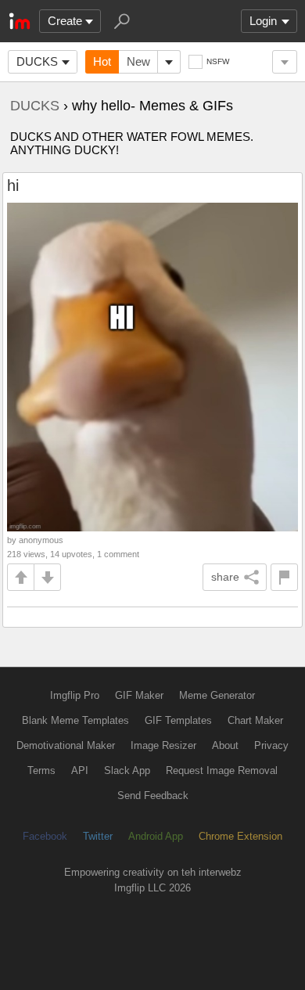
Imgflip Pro (74, 695)
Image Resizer (163, 745)
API (79, 770)
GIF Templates (178, 720)
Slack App (127, 770)
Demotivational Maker (65, 745)
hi (13, 185)
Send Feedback (152, 795)
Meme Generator (217, 695)
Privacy (271, 745)
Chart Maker (255, 720)
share (225, 577)
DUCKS (37, 61)
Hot (102, 61)
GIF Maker (139, 695)
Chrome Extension (240, 836)
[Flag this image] (284, 577)
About (225, 745)
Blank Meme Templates (75, 720)
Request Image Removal (222, 770)
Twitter (98, 836)
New (138, 61)
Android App (155, 836)
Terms (41, 770)
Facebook (45, 836)
